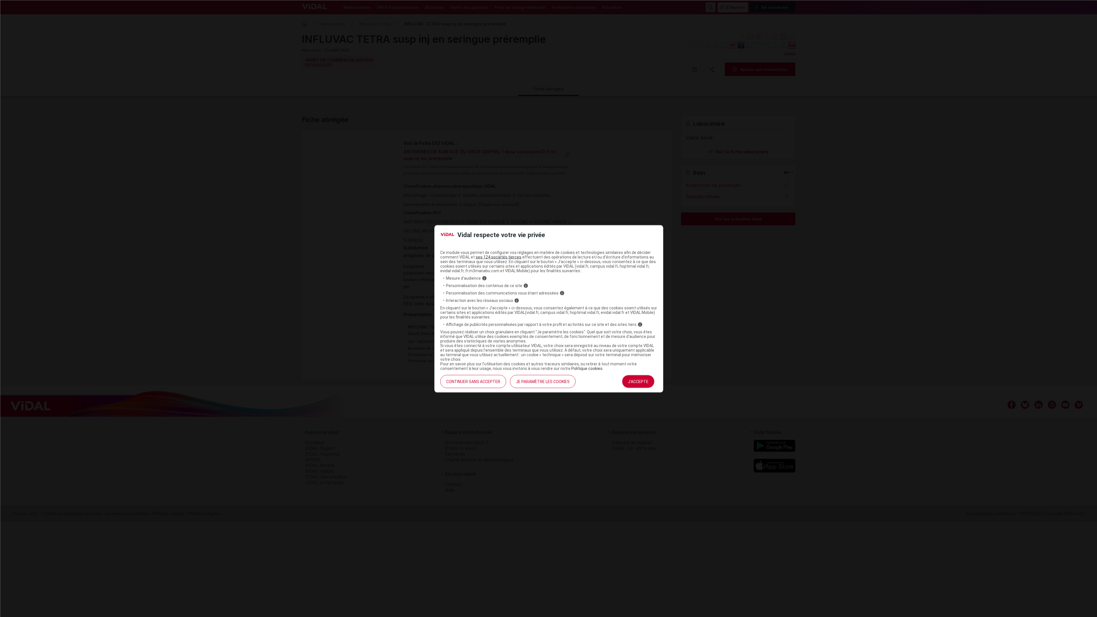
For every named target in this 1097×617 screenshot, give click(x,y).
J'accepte (638, 381)
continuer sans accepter (473, 381)
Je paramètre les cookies (543, 381)
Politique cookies (586, 368)
